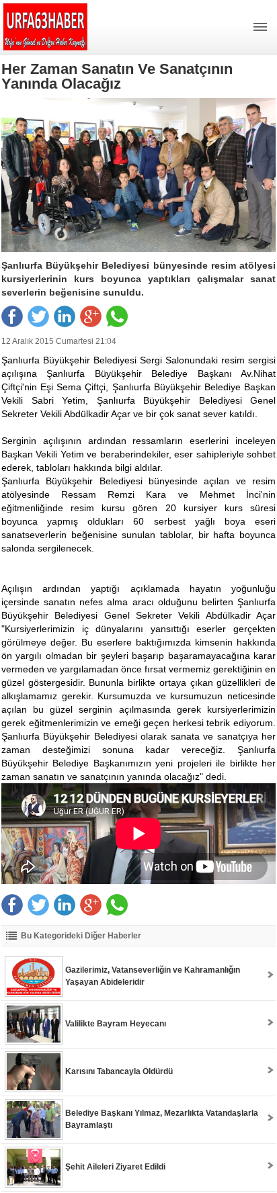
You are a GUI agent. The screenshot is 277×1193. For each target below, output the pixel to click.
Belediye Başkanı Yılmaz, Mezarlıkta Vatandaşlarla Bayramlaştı (161, 1119)
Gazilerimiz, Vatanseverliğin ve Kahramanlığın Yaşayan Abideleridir (152, 976)
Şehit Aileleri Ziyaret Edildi (115, 1167)
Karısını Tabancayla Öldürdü (119, 1071)
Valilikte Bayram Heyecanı (115, 1023)
